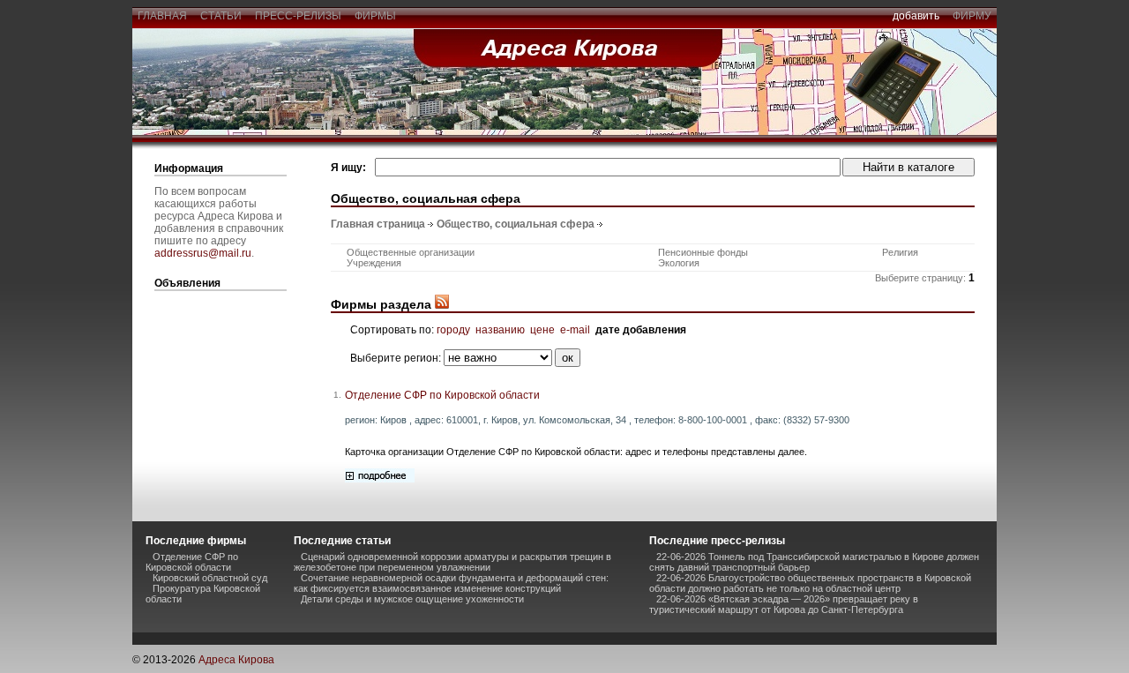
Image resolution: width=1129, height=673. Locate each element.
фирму (972, 16)
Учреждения (374, 263)
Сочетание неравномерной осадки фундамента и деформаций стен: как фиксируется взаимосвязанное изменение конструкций (451, 583)
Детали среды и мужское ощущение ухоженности (412, 599)
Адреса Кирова (236, 660)
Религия (900, 252)
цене (542, 330)
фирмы (375, 16)
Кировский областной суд (210, 577)
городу (453, 330)
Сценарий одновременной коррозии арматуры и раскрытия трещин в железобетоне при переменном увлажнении (452, 561)
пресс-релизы (298, 16)
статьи (221, 16)
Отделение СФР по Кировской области (442, 395)
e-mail (575, 330)
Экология (678, 263)
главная (162, 16)
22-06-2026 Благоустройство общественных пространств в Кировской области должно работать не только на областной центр (810, 583)
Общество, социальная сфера (515, 224)
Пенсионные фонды (703, 252)
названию (500, 330)
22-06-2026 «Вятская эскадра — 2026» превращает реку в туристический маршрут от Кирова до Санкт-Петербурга (783, 604)
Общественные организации (411, 252)
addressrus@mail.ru (202, 253)
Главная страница (378, 224)
